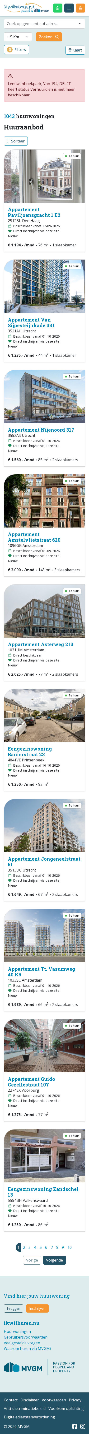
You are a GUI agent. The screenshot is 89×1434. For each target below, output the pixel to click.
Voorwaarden (54, 1400)
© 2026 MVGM (17, 1426)
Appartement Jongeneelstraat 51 (44, 861)
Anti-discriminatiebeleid (25, 1408)
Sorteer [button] (17, 141)
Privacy (75, 1400)
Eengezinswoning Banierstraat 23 (30, 751)
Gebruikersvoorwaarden (25, 1337)
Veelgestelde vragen (22, 1342)
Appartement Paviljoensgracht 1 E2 (34, 212)
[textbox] (41, 23)
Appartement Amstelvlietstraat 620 (34, 537)
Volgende (54, 1260)
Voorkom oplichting (66, 1408)
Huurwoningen (17, 1331)
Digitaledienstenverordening (29, 1417)
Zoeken (45, 36)
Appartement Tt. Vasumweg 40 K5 (41, 972)
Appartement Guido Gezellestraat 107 (31, 1082)
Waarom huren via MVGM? (28, 1348)
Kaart (76, 50)
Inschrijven (37, 1308)
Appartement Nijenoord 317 (41, 430)
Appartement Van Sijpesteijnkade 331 (31, 322)
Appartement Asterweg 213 (40, 644)
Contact (11, 1400)
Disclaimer (29, 1400)
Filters (17, 49)
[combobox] (44, 24)
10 (69, 1247)
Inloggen (13, 1308)
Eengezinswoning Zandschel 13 (43, 1192)
